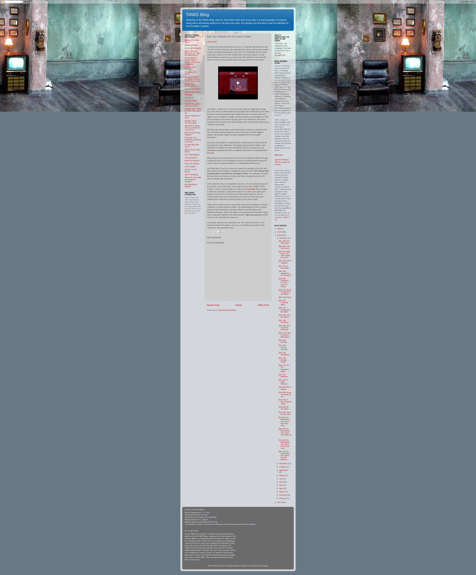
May (281, 485)
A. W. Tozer (203, 515)
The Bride (188, 95)
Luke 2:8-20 (212, 42)
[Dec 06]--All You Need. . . (285, 408)
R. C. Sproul (203, 520)
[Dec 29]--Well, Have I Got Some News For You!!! (284, 255)
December (283, 238)
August (282, 475)
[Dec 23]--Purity (285, 297)
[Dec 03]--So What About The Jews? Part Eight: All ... (285, 433)
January (282, 498)
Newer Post (213, 305)
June (281, 482)
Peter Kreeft (212, 522)
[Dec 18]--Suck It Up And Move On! (284, 328)
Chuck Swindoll (210, 517)
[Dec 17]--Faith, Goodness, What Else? (285, 335)
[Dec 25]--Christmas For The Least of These (284, 283)
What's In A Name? (192, 161)
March (282, 492)
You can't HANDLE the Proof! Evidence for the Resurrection (192, 79)
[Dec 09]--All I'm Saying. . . (285, 388)
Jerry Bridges (250, 524)
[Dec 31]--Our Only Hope (284, 242)
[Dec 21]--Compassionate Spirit (284, 310)
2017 (279, 502)
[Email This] (213, 232)
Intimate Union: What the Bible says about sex (193, 111)
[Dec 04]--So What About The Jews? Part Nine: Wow (284, 422)
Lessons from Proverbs (190, 68)
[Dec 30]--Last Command (284, 247)
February (283, 495)
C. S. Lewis (205, 513)
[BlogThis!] (215, 232)
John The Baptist (191, 175)
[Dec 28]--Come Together (285, 262)
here (212, 153)
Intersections (228, 553)
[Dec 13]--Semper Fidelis (283, 360)
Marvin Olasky (200, 543)
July (281, 479)
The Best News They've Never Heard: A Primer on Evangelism (192, 61)
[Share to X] (218, 232)
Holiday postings (191, 45)
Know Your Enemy (192, 164)
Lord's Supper (190, 166)
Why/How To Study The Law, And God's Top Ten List (192, 128)
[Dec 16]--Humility (283, 341)
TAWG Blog (197, 14)
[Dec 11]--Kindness (283, 375)
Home (238, 305)
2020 (279, 229)
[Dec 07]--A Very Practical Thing (285, 402)
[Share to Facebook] (220, 232)
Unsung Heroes (191, 158)
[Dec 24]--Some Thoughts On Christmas (285, 292)
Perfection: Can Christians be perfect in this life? (193, 140)
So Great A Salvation (193, 48)
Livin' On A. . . (190, 98)
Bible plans (279, 155)
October (282, 467)
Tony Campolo (216, 541)
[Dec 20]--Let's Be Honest (284, 316)
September (283, 470)
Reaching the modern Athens (191, 85)
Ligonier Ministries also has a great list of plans (282, 162)
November (283, 464)
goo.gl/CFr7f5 (280, 55)
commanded (250, 189)
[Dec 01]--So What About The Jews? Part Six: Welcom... (284, 455)
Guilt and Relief (191, 101)
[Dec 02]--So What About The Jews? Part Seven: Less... (284, 444)
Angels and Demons (193, 92)
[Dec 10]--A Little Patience (283, 382)
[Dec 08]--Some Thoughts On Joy (285, 394)
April (281, 488)
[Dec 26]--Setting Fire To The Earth (285, 273)
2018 (279, 235)
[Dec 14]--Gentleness (284, 354)
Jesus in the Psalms (192, 89)
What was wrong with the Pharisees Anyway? (193, 179)
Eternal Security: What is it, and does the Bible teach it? (192, 53)
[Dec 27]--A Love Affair (284, 267)
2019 (279, 232)
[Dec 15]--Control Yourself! (283, 347)
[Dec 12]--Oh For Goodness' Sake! (284, 368)
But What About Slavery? (191, 185)
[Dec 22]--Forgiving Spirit (283, 302)
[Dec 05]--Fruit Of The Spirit (285, 413)
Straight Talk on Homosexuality (191, 122)
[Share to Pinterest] (223, 232)
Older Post (263, 305)
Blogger (265, 566)
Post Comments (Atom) (227, 310)
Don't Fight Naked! (192, 155)
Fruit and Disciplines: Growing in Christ (193, 105)
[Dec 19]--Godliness (283, 321)
